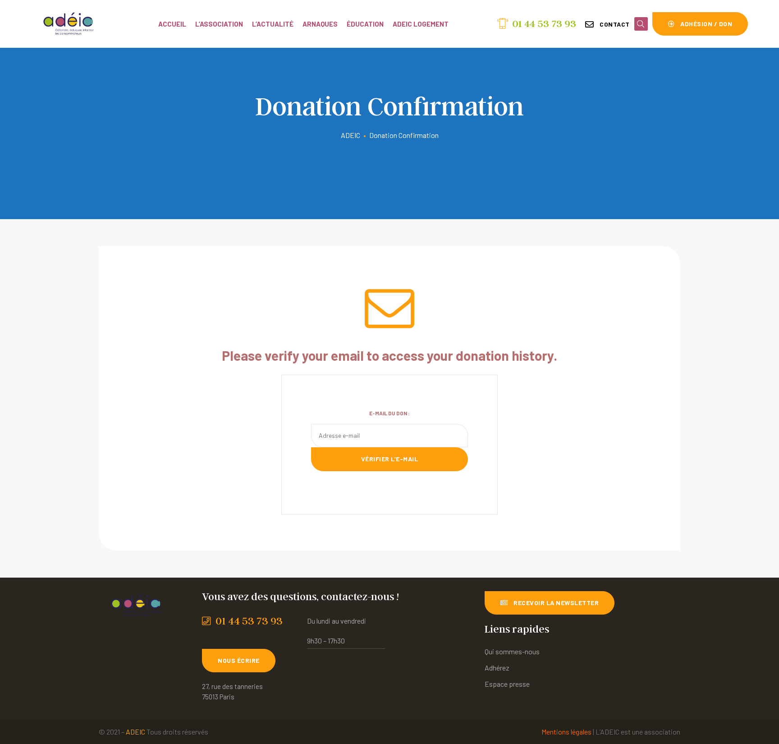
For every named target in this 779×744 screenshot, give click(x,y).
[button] (607, 24)
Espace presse (507, 684)
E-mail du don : (389, 413)
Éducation (365, 24)
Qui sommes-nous (512, 651)
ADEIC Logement (421, 24)
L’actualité (272, 24)
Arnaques (320, 24)
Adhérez (497, 667)
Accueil (172, 24)
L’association (219, 24)
